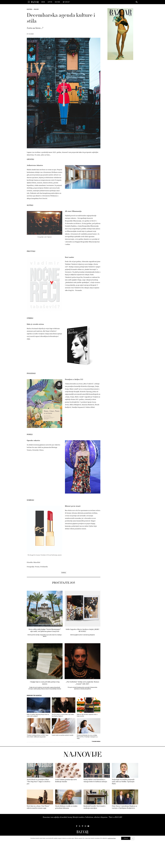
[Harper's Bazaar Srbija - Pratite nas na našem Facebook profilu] (76, 826)
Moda (43, 2)
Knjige (36, 9)
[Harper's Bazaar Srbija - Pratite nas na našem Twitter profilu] (79, 826)
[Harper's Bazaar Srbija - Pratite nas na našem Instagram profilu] (85, 826)
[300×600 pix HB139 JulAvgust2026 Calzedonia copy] (120, 34)
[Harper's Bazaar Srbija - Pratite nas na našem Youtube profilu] (88, 826)
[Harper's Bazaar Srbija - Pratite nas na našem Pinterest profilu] (82, 826)
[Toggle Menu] (29, 2)
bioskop (64, 572)
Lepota (50, 2)
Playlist (67, 2)
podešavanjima (112, 838)
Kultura (57, 2)
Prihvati (126, 838)
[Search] (136, 2)
